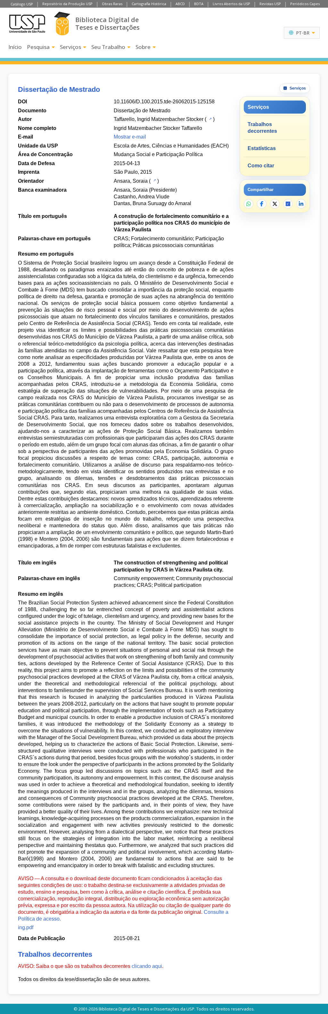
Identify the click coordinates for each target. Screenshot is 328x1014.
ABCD (180, 3)
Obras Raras (112, 3)
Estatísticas (262, 148)
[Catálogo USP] (210, 118)
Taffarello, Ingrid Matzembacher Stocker (158, 119)
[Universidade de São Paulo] (27, 23)
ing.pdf (25, 927)
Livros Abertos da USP (231, 3)
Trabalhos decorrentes (262, 128)
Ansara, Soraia (131, 181)
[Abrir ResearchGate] (288, 204)
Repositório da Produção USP (67, 3)
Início (15, 47)
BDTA (198, 3)
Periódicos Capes (305, 3)
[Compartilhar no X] (275, 204)
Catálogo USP (22, 4)
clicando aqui (147, 966)
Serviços (70, 47)
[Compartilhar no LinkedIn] (301, 204)
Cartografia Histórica (149, 3)
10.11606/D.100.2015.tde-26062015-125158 (164, 101)
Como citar (261, 165)
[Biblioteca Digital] (62, 24)
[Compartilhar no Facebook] (261, 204)
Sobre (143, 47)
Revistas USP (270, 3)
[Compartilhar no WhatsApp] (248, 204)
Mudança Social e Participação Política (158, 154)
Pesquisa (38, 47)
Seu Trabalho (108, 47)
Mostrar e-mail (130, 137)
